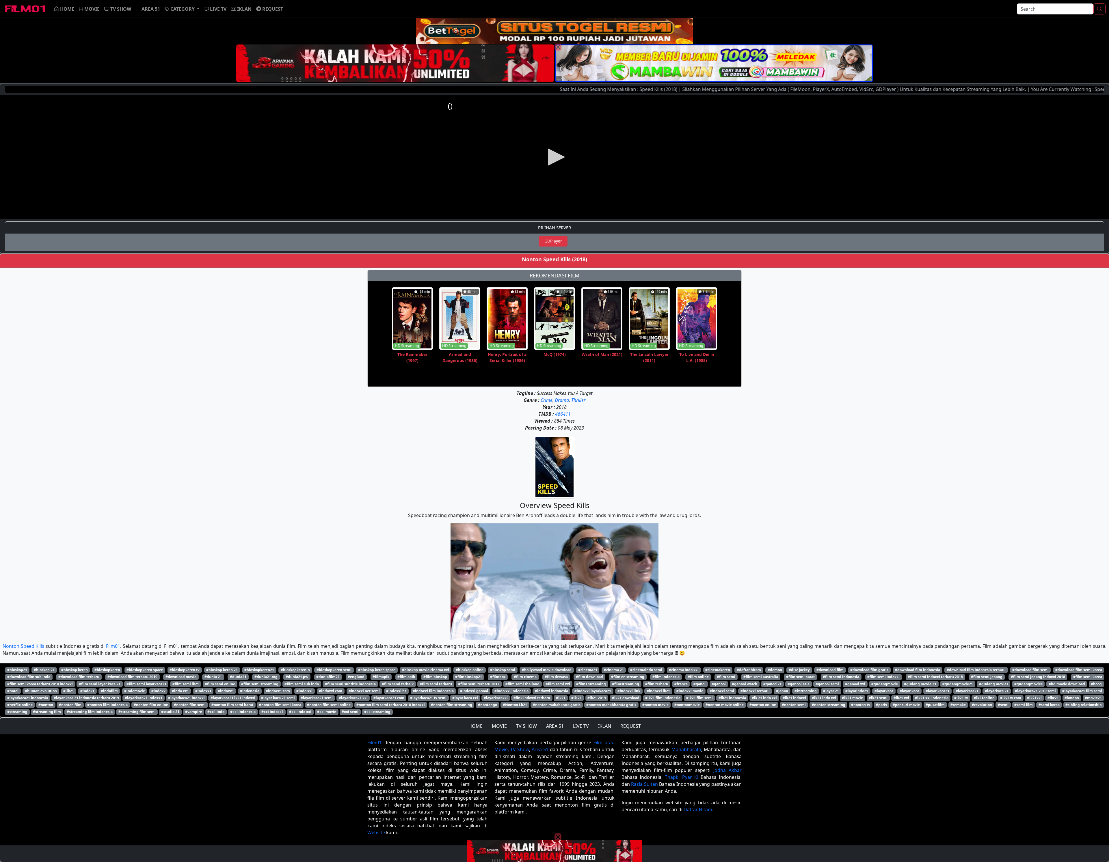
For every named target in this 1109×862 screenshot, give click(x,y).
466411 (563, 414)
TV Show (519, 749)
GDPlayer (553, 241)
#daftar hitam (749, 669)
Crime (546, 400)
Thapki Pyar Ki (681, 777)
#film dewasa (556, 676)
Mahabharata (686, 749)
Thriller (578, 400)
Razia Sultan (644, 784)
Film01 (113, 646)
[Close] (557, 47)
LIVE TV (581, 726)
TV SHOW (526, 726)
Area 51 (540, 749)
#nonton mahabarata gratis (556, 704)
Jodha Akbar (727, 770)
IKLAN (604, 726)
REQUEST (630, 726)
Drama (562, 400)
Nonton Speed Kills (23, 646)
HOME (475, 726)
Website (376, 832)
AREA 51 (555, 726)
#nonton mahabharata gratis (611, 704)
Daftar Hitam (698, 809)
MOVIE (499, 726)
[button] (182, 9)
